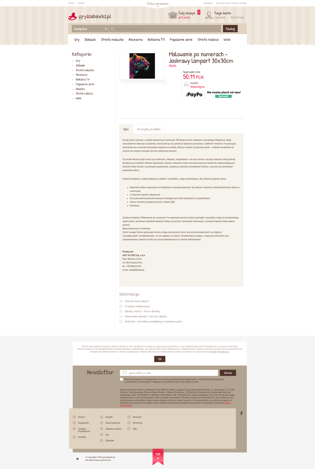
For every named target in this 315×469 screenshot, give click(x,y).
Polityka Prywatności (84, 430)
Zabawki (90, 39)
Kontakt (81, 3)
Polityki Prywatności (219, 351)
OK (160, 359)
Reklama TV (156, 39)
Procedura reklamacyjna (137, 306)
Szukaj (230, 28)
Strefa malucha (112, 39)
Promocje (137, 423)
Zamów (228, 372)
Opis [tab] (126, 129)
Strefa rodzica (208, 39)
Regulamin (208, 3)
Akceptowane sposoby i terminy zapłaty (146, 316)
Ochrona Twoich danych (137, 301)
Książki (109, 417)
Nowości (80, 89)
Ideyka (172, 65)
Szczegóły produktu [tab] (148, 129)
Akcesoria (136, 39)
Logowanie (220, 17)
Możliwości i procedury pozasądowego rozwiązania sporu (153, 321)
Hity (135, 429)
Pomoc (71, 3)
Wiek (227, 39)
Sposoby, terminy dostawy (231, 3)
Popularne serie (181, 39)
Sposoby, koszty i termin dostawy (142, 311)
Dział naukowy (113, 423)
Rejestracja (237, 17)
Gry (76, 39)
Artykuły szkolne (114, 429)
